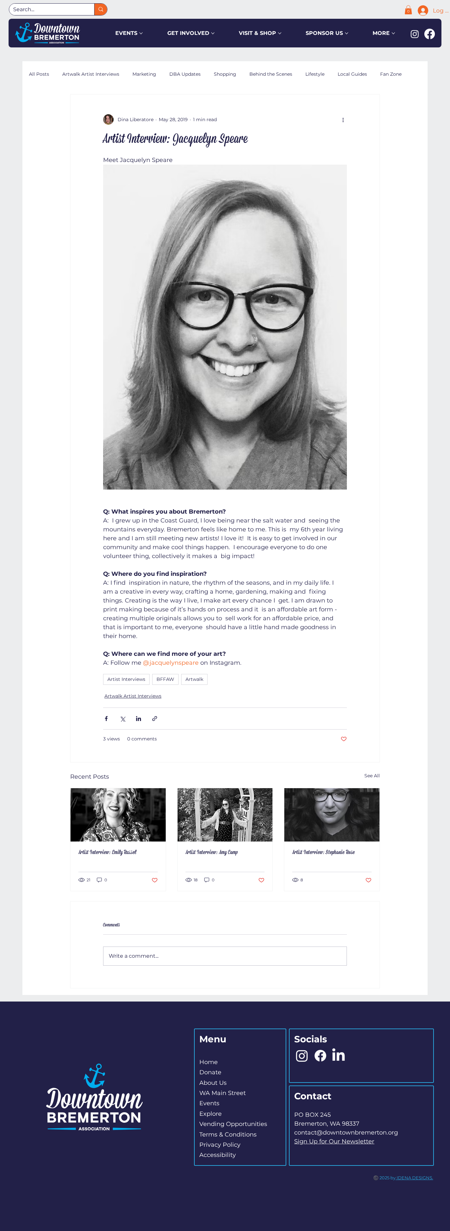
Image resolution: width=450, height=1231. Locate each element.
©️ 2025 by (384, 1177)
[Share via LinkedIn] (138, 718)
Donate (210, 1072)
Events (209, 1103)
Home (208, 1062)
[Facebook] (429, 34)
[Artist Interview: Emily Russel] (118, 815)
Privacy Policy (219, 1144)
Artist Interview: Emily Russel (107, 853)
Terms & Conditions (228, 1134)
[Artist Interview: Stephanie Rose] (332, 815)
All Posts (39, 74)
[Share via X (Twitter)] (122, 718)
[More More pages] (393, 33)
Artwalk (194, 679)
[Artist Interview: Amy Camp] (225, 815)
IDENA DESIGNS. (414, 1177)
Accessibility (217, 1155)
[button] (408, 9)
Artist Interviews (126, 679)
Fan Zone (391, 74)
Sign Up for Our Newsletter (334, 1141)
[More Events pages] (141, 33)
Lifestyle (314, 74)
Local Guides (352, 74)
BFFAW (165, 679)
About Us (213, 1082)
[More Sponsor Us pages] (346, 33)
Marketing (144, 74)
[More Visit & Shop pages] (279, 33)
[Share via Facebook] (106, 718)
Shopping (225, 74)
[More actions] (343, 119)
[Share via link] (155, 718)
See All (372, 776)
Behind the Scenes (270, 74)
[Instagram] (414, 34)
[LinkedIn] (338, 1055)
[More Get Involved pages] (212, 33)
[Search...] (100, 9)
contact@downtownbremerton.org (346, 1132)
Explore (210, 1113)
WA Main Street (222, 1093)
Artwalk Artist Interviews (90, 74)
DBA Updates (185, 74)
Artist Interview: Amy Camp (211, 853)
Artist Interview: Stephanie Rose (323, 853)
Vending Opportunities (233, 1124)
